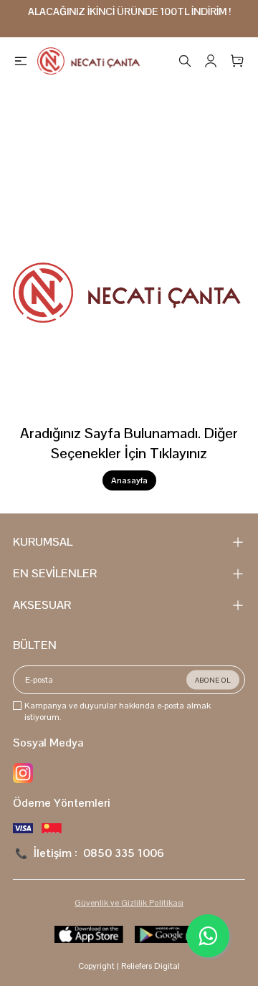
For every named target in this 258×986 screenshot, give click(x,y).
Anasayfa (129, 480)
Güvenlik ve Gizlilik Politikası (129, 903)
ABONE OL (213, 680)
